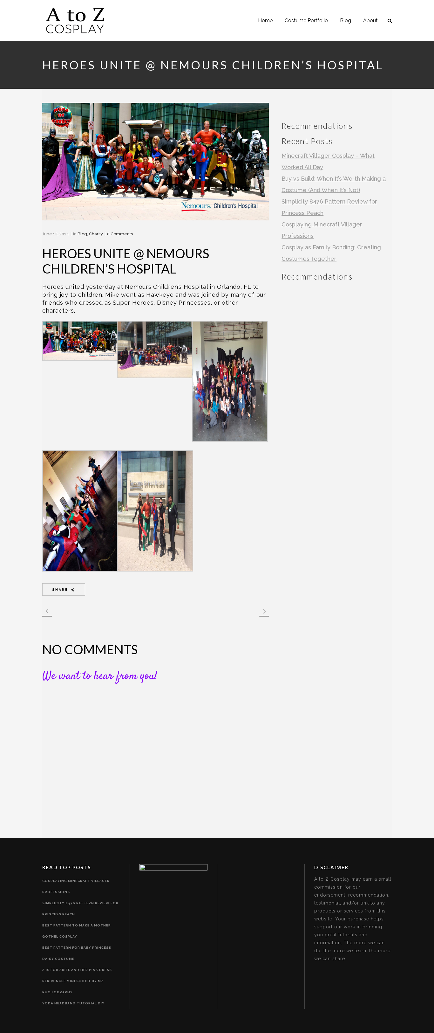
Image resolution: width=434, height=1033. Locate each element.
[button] (79, 343)
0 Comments (120, 234)
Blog (82, 234)
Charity (96, 234)
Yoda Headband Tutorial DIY (73, 1003)
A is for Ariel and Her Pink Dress (77, 970)
